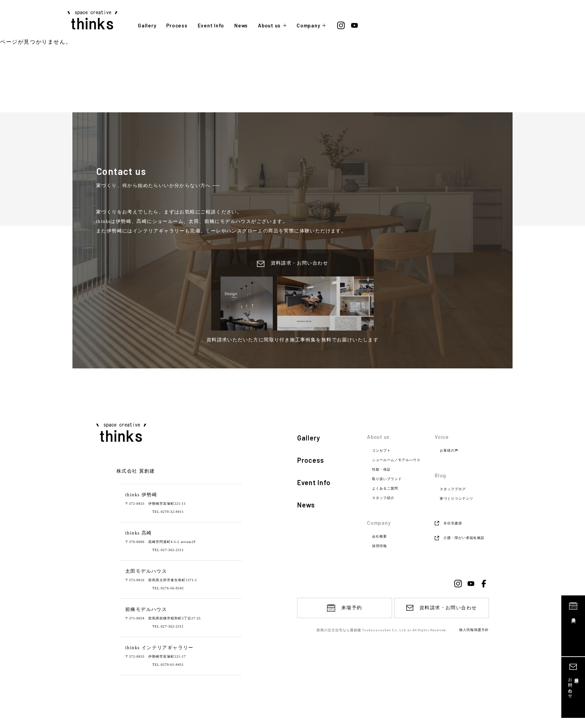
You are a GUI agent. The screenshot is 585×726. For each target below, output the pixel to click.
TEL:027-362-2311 (168, 550)
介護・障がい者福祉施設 (463, 538)
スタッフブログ (453, 489)
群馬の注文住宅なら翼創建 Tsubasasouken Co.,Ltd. (362, 630)
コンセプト (381, 450)
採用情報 (379, 546)
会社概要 (379, 536)
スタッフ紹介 (383, 498)
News (241, 25)
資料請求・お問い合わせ (448, 607)
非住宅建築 (452, 523)
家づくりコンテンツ (456, 498)
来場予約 (573, 615)
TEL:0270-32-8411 (168, 512)
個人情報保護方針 (474, 630)
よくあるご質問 (385, 488)
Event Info (211, 25)
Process (176, 25)
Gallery (147, 25)
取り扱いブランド (387, 479)
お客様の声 (449, 450)
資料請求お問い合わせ (573, 685)
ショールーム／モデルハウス (396, 460)
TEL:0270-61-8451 (168, 664)
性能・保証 (381, 469)
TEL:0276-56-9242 (168, 588)
